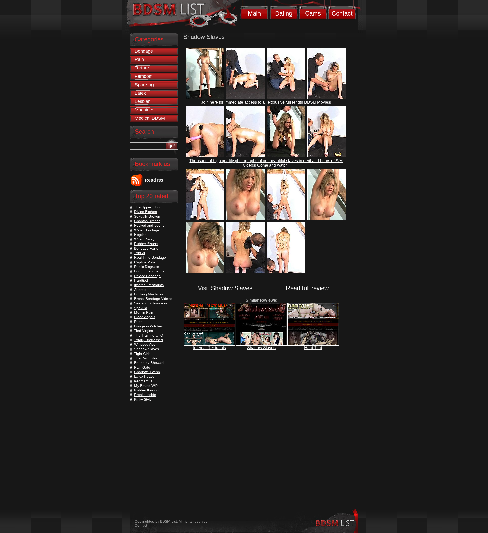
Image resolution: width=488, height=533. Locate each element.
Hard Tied (313, 348)
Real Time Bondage (150, 257)
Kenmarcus (143, 381)
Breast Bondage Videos (153, 299)
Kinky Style (143, 399)
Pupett (139, 321)
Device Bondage (147, 276)
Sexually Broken (147, 216)
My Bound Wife (146, 386)
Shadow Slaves (231, 288)
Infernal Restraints (209, 348)
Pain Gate (142, 367)
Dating (283, 13)
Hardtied (141, 280)
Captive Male (144, 262)
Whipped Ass (144, 344)
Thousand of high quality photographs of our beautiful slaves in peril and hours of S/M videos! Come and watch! (266, 163)
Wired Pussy (144, 239)
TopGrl (139, 253)
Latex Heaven (145, 376)
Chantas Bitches (147, 221)
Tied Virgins (143, 331)
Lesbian (143, 101)
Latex (140, 93)
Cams (313, 13)
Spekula (140, 308)
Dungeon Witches (148, 326)
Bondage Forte (146, 248)
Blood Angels (144, 317)
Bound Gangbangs (149, 271)
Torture (142, 67)
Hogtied (140, 235)
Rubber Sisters (146, 244)
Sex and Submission (150, 303)
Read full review (307, 288)
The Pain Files (145, 358)
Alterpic (140, 289)
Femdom (144, 76)
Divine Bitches (145, 212)
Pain (139, 59)
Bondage (144, 51)
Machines (144, 109)
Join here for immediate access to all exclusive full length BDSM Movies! (266, 102)
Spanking (144, 84)
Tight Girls (142, 354)
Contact (342, 13)
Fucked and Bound (149, 225)
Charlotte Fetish (147, 372)
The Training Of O (148, 335)
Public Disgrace (146, 267)
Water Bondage (146, 230)
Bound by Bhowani (149, 363)
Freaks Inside (145, 395)
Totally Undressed (148, 340)
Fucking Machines (148, 294)
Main (254, 13)
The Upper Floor (147, 207)
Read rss (154, 180)
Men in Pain (143, 312)
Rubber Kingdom (147, 390)
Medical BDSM (150, 118)
